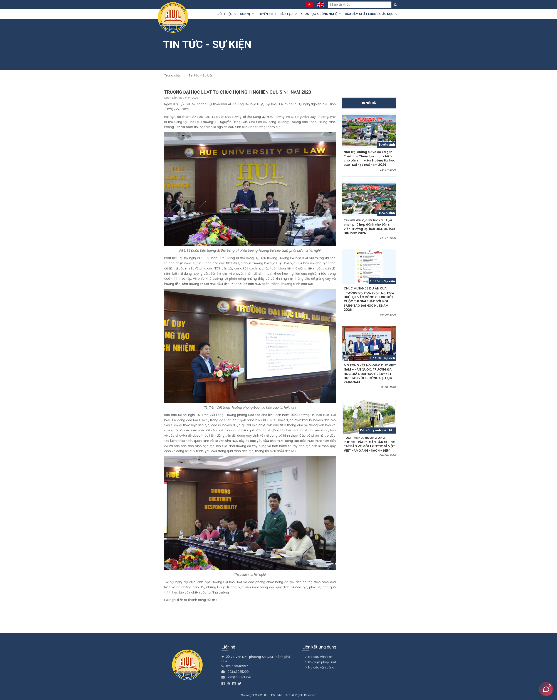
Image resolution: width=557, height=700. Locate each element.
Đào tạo (287, 14)
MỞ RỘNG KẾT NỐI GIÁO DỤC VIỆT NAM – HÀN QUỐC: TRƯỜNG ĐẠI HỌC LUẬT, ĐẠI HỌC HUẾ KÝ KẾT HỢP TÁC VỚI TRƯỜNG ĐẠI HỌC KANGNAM (370, 373)
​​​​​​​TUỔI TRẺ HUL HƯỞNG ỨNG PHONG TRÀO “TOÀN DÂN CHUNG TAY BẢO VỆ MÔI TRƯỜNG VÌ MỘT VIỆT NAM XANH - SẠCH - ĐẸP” (369, 444)
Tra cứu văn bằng (320, 667)
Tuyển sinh (267, 14)
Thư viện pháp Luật (321, 662)
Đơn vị (246, 14)
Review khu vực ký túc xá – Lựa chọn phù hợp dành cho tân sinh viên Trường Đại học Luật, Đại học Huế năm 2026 (369, 226)
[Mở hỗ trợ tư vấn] (546, 689)
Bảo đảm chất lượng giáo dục (370, 14)
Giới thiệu (225, 14)
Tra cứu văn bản (319, 657)
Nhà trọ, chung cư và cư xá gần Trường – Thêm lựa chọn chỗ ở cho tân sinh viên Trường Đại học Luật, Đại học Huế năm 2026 (369, 158)
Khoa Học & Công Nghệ (319, 14)
